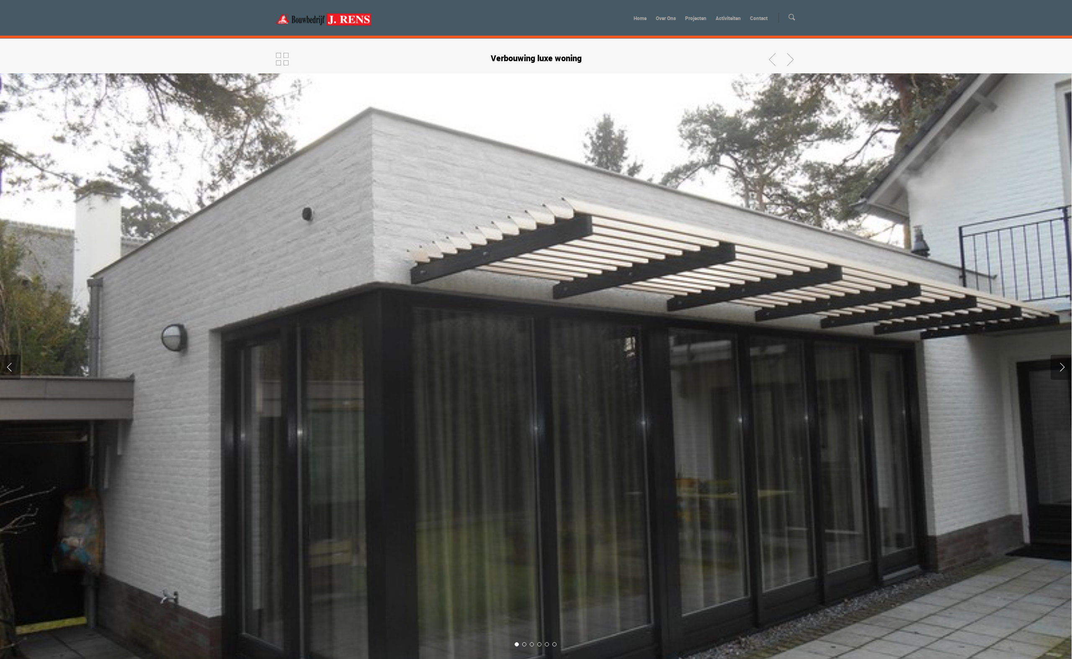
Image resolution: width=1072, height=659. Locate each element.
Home (640, 18)
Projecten (695, 18)
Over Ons (666, 18)
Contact (759, 18)
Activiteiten (728, 18)
